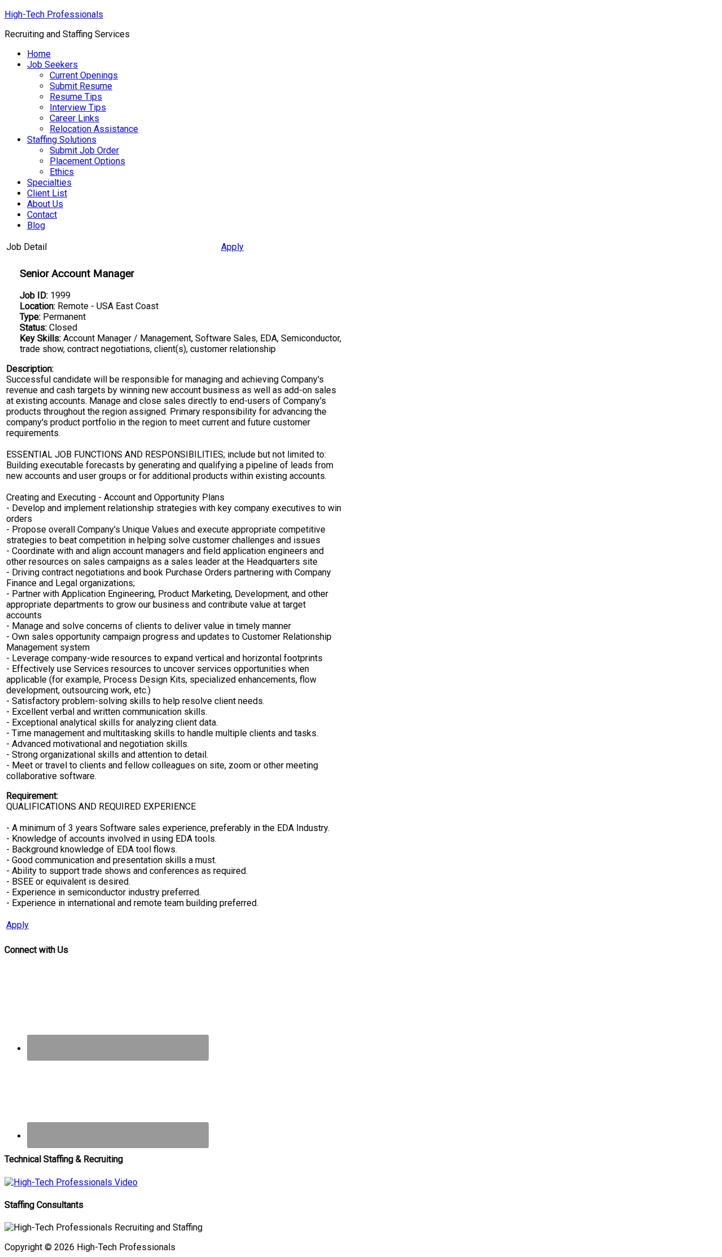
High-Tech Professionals (54, 14)
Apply (232, 246)
